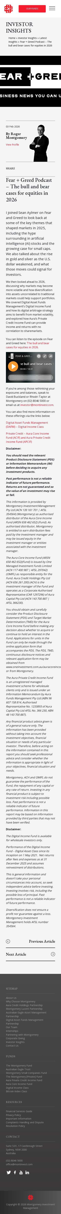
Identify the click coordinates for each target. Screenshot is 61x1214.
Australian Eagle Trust (18, 1069)
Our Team (11, 1027)
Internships (12, 1031)
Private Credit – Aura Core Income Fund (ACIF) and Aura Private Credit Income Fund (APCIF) (28, 438)
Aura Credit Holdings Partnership (24, 1005)
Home (11, 38)
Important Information (18, 1118)
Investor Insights (27, 38)
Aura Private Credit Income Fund (24, 1080)
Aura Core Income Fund (19, 1084)
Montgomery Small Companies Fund (26, 1072)
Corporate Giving (15, 1038)
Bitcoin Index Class (16, 1091)
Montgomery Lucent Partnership (24, 1008)
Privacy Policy (13, 1115)
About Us (11, 997)
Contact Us (12, 1045)
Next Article (16, 954)
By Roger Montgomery (16, 135)
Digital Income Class (17, 1087)
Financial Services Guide (19, 1111)
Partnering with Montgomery (22, 1034)
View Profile (12, 144)
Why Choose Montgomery (20, 1001)
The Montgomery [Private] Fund (24, 1076)
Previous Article (42, 941)
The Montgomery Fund (19, 1065)
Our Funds (32, 8)
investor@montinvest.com (36, 405)
